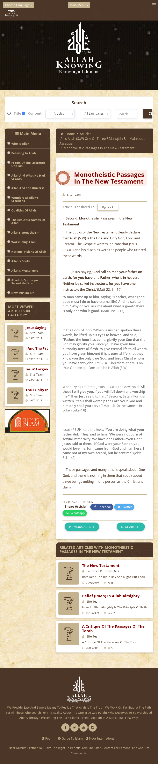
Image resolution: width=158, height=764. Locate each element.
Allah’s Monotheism (25, 232)
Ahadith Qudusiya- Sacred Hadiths (24, 282)
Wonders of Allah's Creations (24, 199)
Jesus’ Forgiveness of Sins (47, 369)
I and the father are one (47, 348)
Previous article (82, 527)
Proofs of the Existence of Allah (28, 164)
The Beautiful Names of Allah (28, 221)
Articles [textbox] (59, 113)
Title (17, 113)
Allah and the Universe (27, 188)
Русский (107, 207)
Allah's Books (20, 261)
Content (35, 113)
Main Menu (78, 5)
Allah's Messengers (24, 270)
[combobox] (60, 113)
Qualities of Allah (23, 210)
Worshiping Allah (23, 242)
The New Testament (101, 565)
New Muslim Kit (22, 292)
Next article (130, 527)
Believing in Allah (23, 153)
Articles (85, 134)
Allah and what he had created (28, 177)
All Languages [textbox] (94, 113)
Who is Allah (20, 143)
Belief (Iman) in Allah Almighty (110, 595)
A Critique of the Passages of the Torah (113, 628)
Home (70, 134)
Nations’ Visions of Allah (28, 251)
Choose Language (17, 5)
